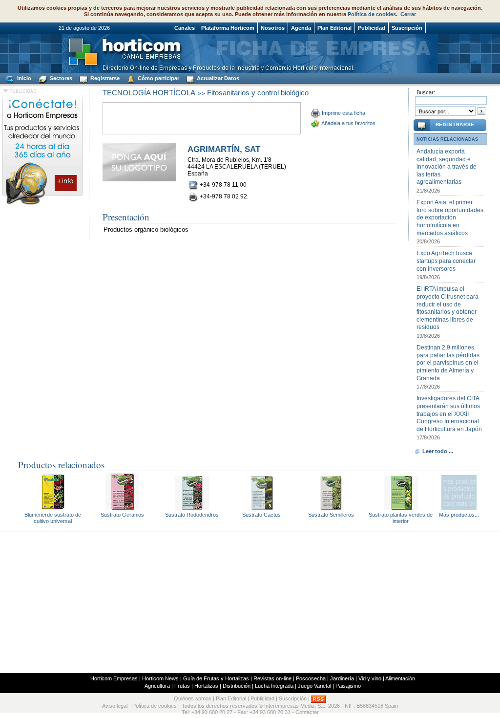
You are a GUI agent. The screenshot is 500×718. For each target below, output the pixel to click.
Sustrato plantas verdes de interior (401, 518)
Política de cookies (372, 14)
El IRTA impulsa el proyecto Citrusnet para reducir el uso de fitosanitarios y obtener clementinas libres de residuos (448, 307)
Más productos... (459, 515)
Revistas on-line (272, 678)
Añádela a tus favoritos (348, 123)
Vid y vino (369, 678)
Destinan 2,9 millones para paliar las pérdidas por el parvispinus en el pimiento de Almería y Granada (448, 362)
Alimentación (400, 678)
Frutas (182, 686)
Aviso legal (114, 706)
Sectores (60, 78)
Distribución (236, 686)
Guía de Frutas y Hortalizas (216, 678)
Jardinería (342, 678)
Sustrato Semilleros (331, 515)
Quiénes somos (192, 698)
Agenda (301, 28)
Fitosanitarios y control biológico (258, 92)
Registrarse (104, 78)
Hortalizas (206, 686)
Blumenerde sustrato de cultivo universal (52, 518)
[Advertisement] (250, 602)
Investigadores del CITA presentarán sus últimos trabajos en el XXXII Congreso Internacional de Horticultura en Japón (449, 413)
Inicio (23, 78)
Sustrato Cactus (261, 515)
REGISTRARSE (455, 124)
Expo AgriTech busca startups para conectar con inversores (446, 261)
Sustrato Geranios (122, 515)
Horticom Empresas (114, 678)
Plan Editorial (334, 28)
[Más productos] (459, 507)
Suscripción (407, 28)
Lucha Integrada (274, 686)
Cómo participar (157, 78)
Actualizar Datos (217, 78)
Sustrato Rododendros (192, 515)
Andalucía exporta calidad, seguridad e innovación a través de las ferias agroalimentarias (447, 166)
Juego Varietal (314, 686)
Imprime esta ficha (343, 113)
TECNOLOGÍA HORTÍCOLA (149, 92)
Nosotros (273, 28)
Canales (184, 28)
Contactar (307, 712)
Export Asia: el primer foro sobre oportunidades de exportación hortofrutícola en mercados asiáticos (450, 217)
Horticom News (160, 678)
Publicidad (371, 28)
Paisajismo (348, 686)
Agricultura (157, 686)
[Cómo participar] (42, 204)
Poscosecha (311, 678)
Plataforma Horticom (227, 28)
